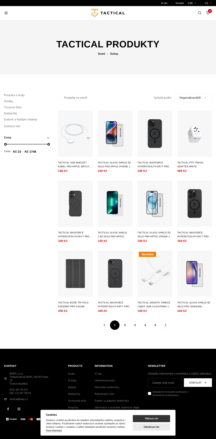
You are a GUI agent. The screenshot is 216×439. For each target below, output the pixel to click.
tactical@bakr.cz (19, 399)
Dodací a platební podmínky (112, 400)
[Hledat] (200, 13)
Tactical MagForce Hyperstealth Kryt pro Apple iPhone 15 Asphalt (154, 164)
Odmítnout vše (151, 427)
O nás (164, 3)
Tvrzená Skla (13, 107)
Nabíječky (10, 113)
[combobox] (192, 3)
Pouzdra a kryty (14, 95)
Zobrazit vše (12, 126)
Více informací (54, 430)
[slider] (5, 144)
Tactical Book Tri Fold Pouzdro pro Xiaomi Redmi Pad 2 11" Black (73, 304)
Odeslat (195, 382)
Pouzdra (73, 407)
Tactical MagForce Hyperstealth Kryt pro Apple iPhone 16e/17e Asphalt (113, 304)
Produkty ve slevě (75, 97)
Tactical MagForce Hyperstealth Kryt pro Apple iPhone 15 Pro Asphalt (193, 234)
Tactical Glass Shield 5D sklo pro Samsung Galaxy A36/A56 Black (193, 304)
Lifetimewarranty (105, 380)
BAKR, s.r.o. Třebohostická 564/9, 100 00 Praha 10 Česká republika (29, 378)
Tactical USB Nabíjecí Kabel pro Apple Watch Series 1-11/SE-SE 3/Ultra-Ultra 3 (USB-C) (74, 164)
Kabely (72, 387)
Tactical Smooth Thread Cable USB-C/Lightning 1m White (154, 304)
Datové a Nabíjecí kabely (20, 119)
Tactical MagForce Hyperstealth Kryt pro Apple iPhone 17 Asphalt (74, 234)
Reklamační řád (104, 393)
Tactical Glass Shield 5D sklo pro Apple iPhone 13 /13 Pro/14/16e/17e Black (114, 164)
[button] (27, 137)
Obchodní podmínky (107, 387)
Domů (101, 53)
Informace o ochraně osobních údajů (117, 407)
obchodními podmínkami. (165, 395)
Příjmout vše (151, 418)
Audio (71, 373)
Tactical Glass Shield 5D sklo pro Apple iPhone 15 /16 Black (154, 234)
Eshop (114, 53)
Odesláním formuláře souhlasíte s (170, 393)
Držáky (8, 101)
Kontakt (180, 3)
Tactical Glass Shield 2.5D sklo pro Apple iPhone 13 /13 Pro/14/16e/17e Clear (112, 234)
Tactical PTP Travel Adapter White (190, 164)
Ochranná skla (77, 400)
